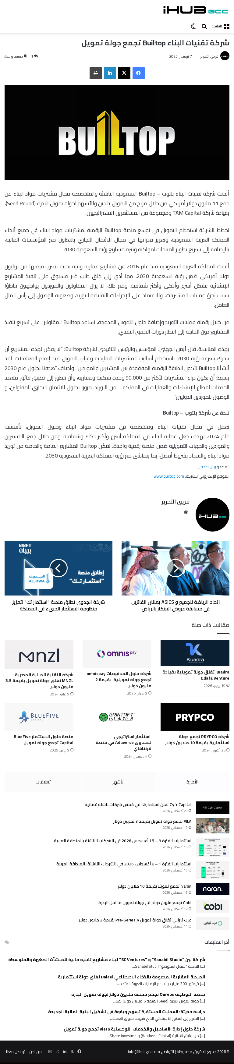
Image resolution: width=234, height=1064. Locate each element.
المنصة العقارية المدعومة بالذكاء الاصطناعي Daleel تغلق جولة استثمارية (131, 977)
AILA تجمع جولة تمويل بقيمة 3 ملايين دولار (152, 821)
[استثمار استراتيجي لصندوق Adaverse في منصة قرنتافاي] (117, 717)
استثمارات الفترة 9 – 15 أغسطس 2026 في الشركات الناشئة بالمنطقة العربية (122, 841)
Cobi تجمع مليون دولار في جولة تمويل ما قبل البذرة (144, 903)
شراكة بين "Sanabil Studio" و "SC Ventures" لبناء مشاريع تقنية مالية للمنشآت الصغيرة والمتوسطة (106, 959)
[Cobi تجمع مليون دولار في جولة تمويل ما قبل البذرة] (212, 906)
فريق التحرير (209, 56)
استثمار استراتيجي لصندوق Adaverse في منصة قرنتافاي (123, 742)
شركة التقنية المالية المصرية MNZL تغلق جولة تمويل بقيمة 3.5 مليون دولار (39, 681)
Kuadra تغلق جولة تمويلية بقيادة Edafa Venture (195, 675)
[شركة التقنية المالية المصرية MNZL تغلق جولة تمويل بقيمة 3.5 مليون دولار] (39, 654)
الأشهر (118, 781)
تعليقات (43, 781)
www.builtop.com (169, 476)
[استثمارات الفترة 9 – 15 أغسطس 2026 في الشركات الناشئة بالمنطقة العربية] (212, 847)
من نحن (35, 1051)
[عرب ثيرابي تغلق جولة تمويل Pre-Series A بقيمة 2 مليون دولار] (212, 923)
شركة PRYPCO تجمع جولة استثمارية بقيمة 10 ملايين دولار (197, 740)
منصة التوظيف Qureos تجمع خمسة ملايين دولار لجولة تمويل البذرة (138, 994)
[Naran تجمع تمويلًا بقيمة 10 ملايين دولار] (212, 889)
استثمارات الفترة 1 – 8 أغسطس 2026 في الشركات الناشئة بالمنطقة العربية (123, 864)
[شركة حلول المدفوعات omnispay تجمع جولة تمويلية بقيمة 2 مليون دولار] (117, 654)
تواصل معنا (15, 1051)
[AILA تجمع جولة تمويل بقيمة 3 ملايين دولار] (212, 825)
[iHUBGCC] (195, 9)
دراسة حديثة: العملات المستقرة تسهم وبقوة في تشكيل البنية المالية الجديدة (126, 1012)
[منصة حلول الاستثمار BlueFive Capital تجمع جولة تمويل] (39, 717)
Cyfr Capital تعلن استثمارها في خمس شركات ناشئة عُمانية (138, 804)
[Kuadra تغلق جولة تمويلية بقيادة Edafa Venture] (195, 653)
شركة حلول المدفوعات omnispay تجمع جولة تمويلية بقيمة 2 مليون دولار (119, 679)
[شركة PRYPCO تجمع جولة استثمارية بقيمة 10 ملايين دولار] (195, 717)
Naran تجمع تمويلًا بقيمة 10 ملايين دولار (154, 886)
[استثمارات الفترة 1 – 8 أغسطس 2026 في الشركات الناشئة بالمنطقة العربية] (212, 870)
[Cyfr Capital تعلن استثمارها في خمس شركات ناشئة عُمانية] (212, 807)
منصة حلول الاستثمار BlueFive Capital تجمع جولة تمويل (43, 740)
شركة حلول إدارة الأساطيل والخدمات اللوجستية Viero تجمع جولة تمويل (134, 1029)
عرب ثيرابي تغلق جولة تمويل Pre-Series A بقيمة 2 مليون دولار (135, 920)
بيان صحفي (206, 467)
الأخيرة (192, 781)
